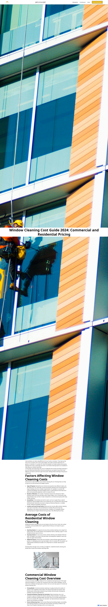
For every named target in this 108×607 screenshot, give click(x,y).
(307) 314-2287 (40, 2)
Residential (75, 2)
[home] (7, 2)
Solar (88, 2)
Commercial (82, 2)
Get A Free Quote (97, 2)
